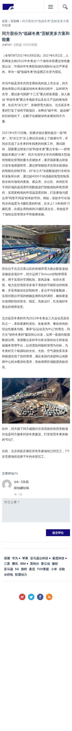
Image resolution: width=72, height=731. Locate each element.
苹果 (25, 558)
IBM (23, 563)
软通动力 (21, 574)
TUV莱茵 (43, 569)
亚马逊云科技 (39, 558)
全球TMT (7, 45)
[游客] (7, 484)
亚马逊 (8, 569)
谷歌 (62, 569)
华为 (15, 558)
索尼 (32, 569)
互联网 (15, 21)
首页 (5, 21)
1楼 (20, 494)
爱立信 (45, 563)
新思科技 (58, 558)
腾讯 (15, 563)
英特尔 (34, 563)
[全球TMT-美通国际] (8, 8)
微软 (55, 563)
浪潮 (7, 558)
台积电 (8, 574)
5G (17, 569)
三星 (7, 563)
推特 (24, 569)
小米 (54, 569)
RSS (49, 597)
